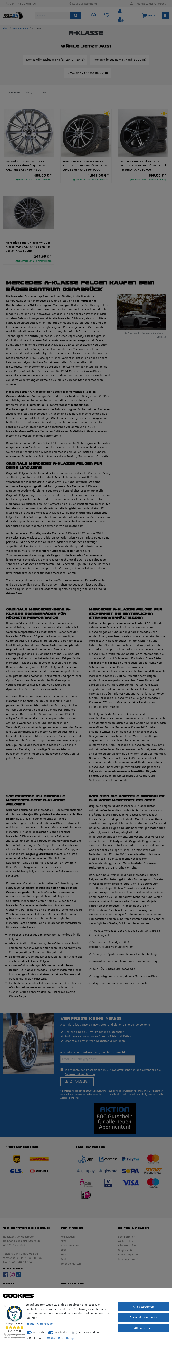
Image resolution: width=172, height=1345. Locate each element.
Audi (63, 1254)
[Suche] (75, 15)
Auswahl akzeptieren (143, 1317)
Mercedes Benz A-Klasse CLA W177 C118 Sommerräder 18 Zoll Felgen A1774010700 (143, 166)
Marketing (61, 1332)
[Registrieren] (121, 20)
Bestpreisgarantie (128, 1254)
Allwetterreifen (127, 1245)
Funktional (36, 1338)
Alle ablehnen (143, 1328)
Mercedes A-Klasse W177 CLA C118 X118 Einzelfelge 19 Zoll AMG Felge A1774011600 (26, 166)
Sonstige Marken (70, 1263)
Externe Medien (88, 1332)
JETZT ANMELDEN (77, 1081)
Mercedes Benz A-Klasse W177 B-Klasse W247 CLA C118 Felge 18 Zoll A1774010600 (28, 247)
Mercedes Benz (20, 28)
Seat (63, 1259)
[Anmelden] (120, 11)
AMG (63, 1250)
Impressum (45, 1324)
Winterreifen (125, 1241)
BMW (63, 1241)
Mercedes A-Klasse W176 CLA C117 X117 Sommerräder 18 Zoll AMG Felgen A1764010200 (85, 166)
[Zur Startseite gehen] (5, 28)
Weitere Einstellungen (61, 1338)
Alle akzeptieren (143, 1307)
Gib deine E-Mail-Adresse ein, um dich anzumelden (94, 1052)
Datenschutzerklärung (80, 1074)
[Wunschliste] (107, 15)
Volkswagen (67, 1237)
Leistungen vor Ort (129, 1259)
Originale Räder (127, 1250)
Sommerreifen (126, 1237)
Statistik (38, 1332)
